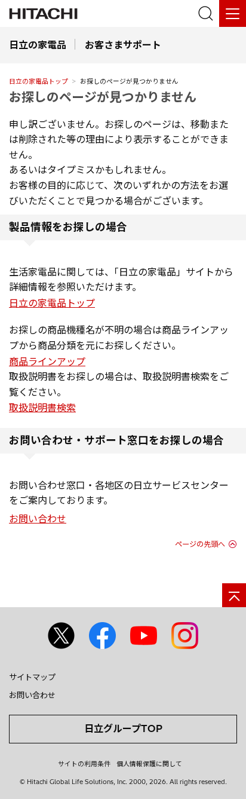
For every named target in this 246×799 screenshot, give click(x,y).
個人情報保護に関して (149, 764)
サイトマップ (32, 677)
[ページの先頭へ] (234, 595)
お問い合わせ (37, 519)
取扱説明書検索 (42, 408)
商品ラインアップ (47, 362)
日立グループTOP (123, 728)
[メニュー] (232, 13)
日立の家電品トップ (38, 81)
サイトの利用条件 (84, 764)
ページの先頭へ (200, 544)
